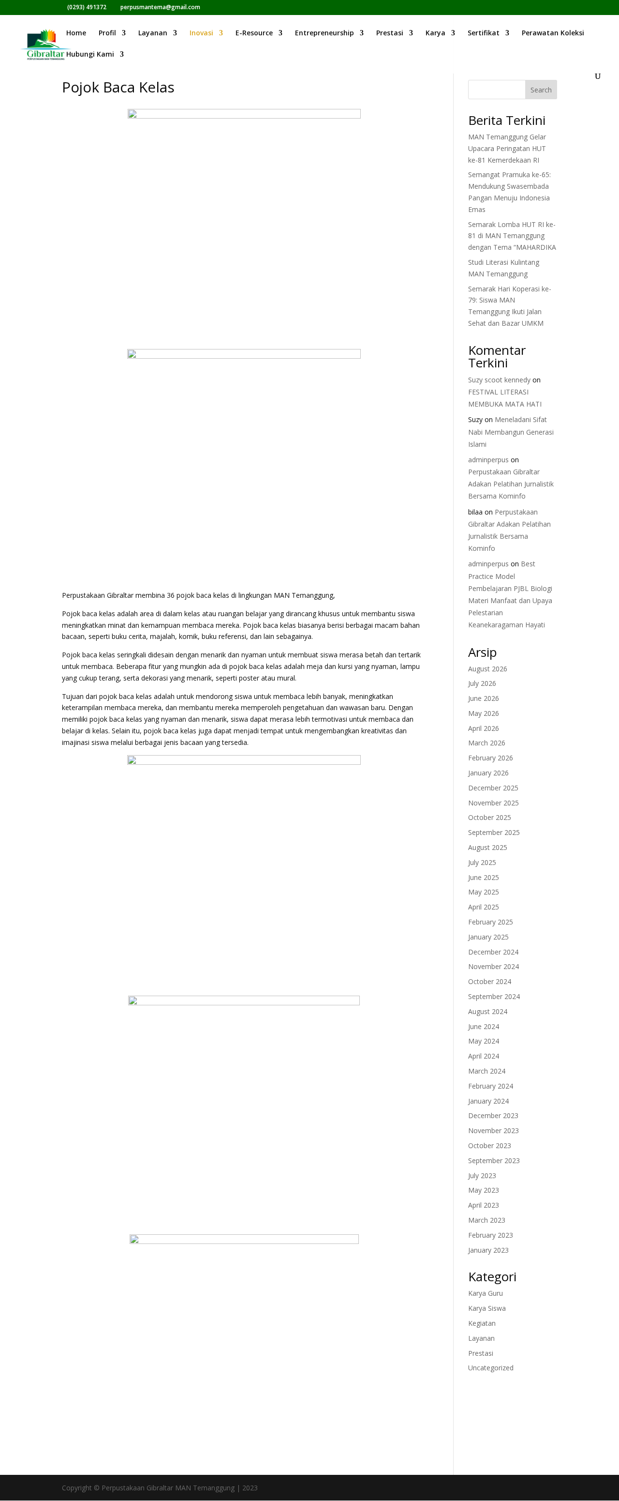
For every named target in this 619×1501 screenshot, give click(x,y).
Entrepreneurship (324, 33)
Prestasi (389, 33)
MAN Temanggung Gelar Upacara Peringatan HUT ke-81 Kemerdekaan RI (507, 148)
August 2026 (487, 668)
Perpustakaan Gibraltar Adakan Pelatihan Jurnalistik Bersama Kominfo (511, 483)
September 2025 (494, 832)
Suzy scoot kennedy (499, 379)
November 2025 (493, 802)
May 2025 (483, 891)
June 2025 (483, 877)
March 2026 (486, 742)
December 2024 (493, 951)
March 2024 (486, 1071)
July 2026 (482, 683)
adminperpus (488, 459)
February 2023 (490, 1235)
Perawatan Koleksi (553, 33)
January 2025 (488, 936)
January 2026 (488, 772)
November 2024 (493, 966)
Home (76, 33)
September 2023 (494, 1160)
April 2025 (483, 906)
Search (541, 89)
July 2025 (482, 862)
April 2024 (483, 1056)
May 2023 (483, 1190)
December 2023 (493, 1115)
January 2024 (488, 1101)
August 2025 (487, 847)
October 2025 (489, 817)
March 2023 (486, 1220)
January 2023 (488, 1250)
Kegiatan (482, 1323)
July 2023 (482, 1175)
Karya (435, 33)
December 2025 (493, 787)
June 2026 (483, 698)
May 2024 (483, 1041)
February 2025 (490, 921)
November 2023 (493, 1130)
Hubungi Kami (90, 55)
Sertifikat (484, 33)
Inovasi (201, 33)
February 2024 (490, 1086)
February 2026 (490, 757)
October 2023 (489, 1145)
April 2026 (483, 728)
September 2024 (494, 996)
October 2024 (489, 981)
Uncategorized (491, 1367)
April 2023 (483, 1205)
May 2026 (483, 713)
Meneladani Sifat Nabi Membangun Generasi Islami (511, 431)
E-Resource (254, 33)
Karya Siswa (487, 1308)
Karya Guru (485, 1293)
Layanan (152, 33)
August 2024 (487, 1011)
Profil (107, 33)
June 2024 (483, 1026)
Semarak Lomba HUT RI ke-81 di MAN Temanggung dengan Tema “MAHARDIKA (512, 236)
